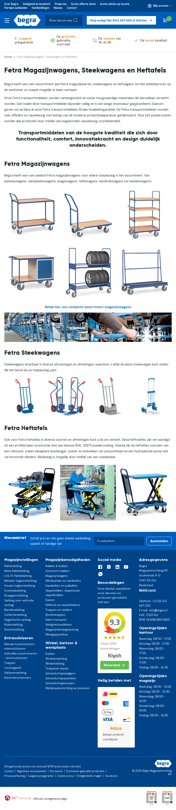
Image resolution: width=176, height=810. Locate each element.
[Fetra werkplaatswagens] (32, 299)
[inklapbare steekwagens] (67, 416)
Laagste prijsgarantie (41, 775)
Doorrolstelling (14, 629)
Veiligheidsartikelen (59, 624)
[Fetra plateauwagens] (88, 241)
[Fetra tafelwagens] (32, 241)
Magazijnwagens (57, 576)
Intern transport (56, 620)
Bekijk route (147, 590)
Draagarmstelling (16, 595)
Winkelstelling (55, 663)
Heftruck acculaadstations (63, 605)
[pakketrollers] (151, 416)
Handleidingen (40, 8)
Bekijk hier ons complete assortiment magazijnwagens (88, 307)
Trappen (9, 663)
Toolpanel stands (57, 668)
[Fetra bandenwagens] (88, 299)
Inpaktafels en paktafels (61, 585)
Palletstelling (13, 566)
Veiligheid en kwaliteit (36, 4)
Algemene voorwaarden (31, 771)
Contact (72, 8)
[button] (160, 6)
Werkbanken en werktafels (63, 581)
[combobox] (63, 20)
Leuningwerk (12, 668)
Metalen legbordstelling (20, 581)
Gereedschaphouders (60, 683)
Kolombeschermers (17, 677)
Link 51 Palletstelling (18, 576)
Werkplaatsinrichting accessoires (68, 688)
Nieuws (58, 8)
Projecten (61, 4)
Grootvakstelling (15, 590)
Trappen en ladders (59, 610)
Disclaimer (56, 771)
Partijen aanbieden (15, 8)
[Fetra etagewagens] (144, 241)
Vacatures (111, 775)
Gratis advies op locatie (114, 4)
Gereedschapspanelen (61, 678)
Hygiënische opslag (17, 620)
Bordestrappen (55, 615)
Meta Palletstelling (16, 571)
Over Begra (11, 4)
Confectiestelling (15, 615)
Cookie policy (65, 775)
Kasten (50, 600)
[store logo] (27, 20)
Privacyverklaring (14, 775)
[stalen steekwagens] (25, 416)
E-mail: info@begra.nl (153, 610)
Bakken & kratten (57, 566)
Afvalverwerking (56, 658)
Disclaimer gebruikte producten (85, 771)
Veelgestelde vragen (89, 775)
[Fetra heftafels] (32, 519)
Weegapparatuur (57, 634)
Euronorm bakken (57, 571)
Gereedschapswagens (61, 673)
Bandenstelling (14, 610)
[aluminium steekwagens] (109, 416)
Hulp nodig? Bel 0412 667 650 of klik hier (118, 20)
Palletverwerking (15, 673)
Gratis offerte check (83, 4)
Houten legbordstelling (19, 585)
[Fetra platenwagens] (144, 299)
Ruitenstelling (13, 624)
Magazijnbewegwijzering (62, 629)
